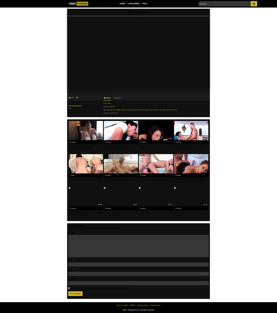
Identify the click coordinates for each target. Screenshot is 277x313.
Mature (147, 110)
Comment (72, 233)
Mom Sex (112, 106)
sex (177, 110)
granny (128, 110)
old (161, 110)
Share (118, 98)
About (107, 98)
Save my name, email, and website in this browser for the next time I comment (100, 288)
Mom (151, 110)
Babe (108, 110)
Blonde (113, 110)
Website (71, 279)
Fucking (123, 110)
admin (109, 103)
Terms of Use (156, 305)
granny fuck (134, 110)
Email (71, 270)
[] (254, 3)
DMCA (132, 305)
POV (173, 110)
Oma (163, 110)
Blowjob (118, 110)
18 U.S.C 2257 (122, 305)
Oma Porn (169, 110)
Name (71, 260)
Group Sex (141, 110)
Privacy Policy (142, 305)
